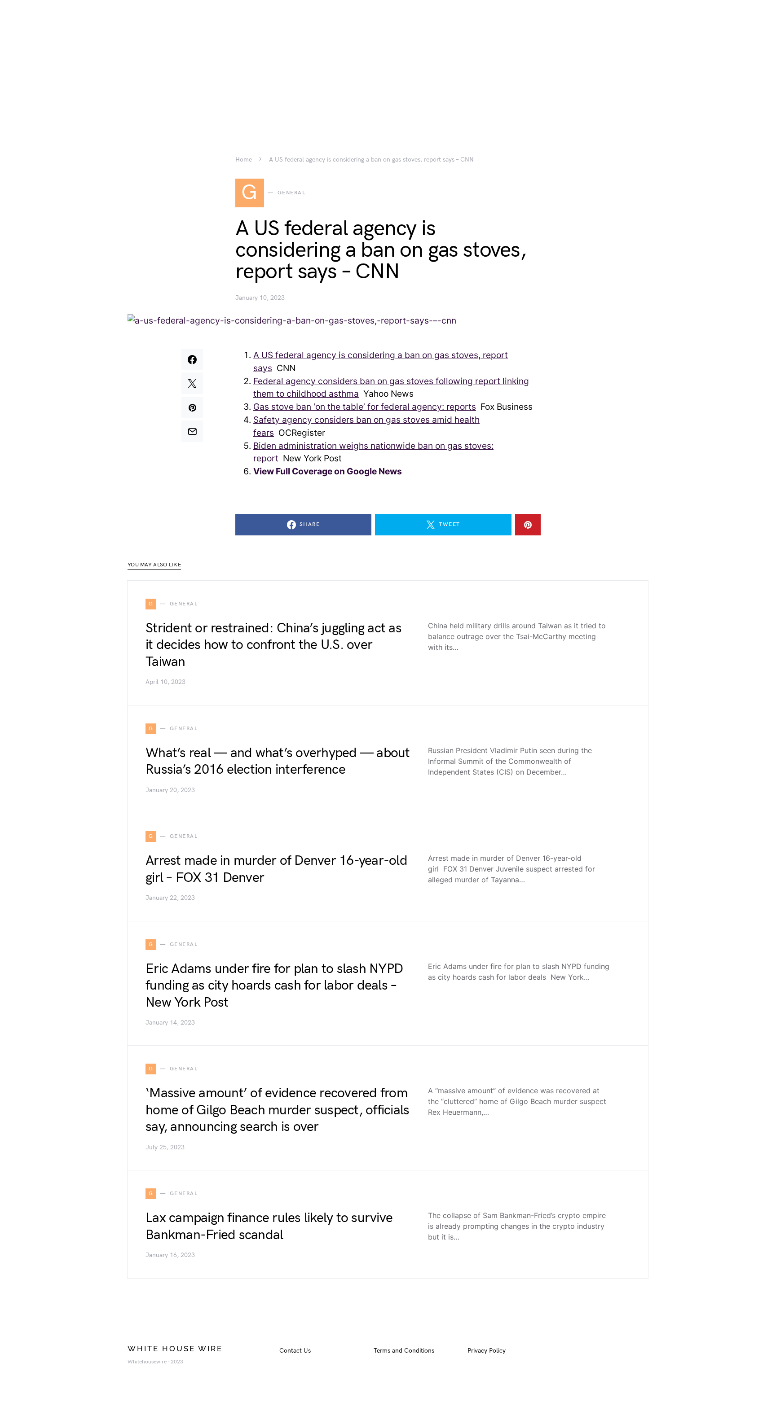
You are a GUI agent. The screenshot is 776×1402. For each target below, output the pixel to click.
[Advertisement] (388, 63)
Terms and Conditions (404, 1350)
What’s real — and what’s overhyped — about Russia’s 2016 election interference (278, 761)
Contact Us (295, 1350)
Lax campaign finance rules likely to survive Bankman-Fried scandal (269, 1226)
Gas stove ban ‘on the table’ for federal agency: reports (364, 406)
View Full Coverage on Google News (327, 471)
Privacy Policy (486, 1350)
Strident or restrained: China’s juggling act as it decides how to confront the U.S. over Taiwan (273, 645)
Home (243, 159)
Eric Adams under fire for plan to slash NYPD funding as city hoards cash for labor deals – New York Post (274, 986)
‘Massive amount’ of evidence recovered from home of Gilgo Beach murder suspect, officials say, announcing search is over (277, 1110)
